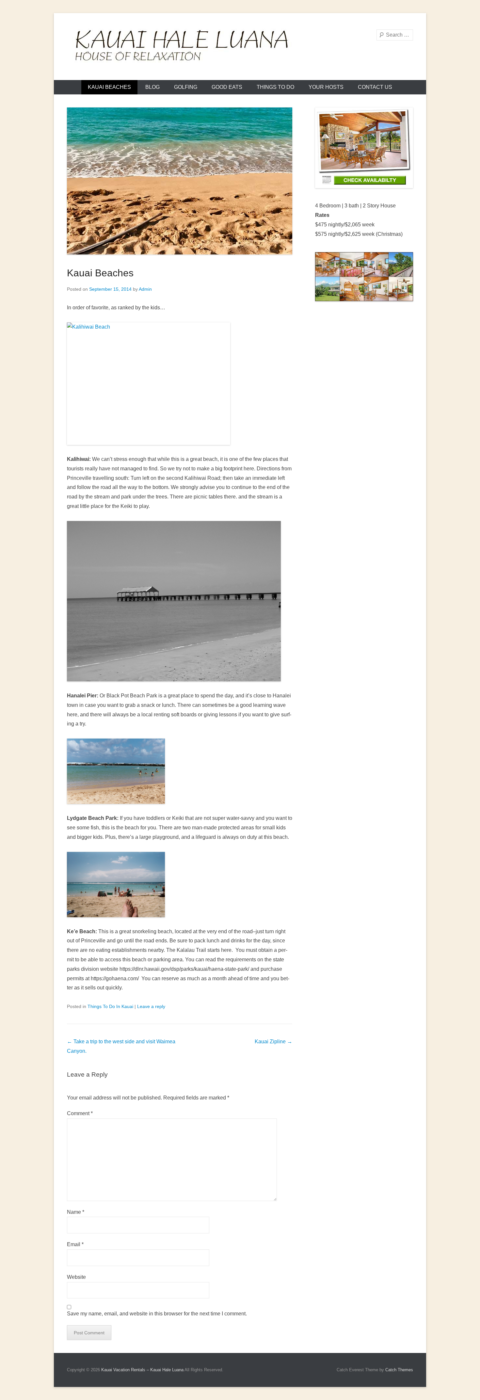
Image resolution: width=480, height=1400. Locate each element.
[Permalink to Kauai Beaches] (179, 180)
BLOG (152, 87)
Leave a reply (151, 1006)
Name (75, 1212)
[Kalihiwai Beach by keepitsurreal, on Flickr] (179, 383)
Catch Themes (399, 1369)
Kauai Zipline (273, 1041)
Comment (80, 1113)
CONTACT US (375, 87)
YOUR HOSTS (326, 87)
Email (75, 1244)
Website (76, 1277)
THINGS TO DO (275, 87)
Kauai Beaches (100, 273)
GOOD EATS (227, 87)
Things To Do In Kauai (110, 1006)
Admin (145, 289)
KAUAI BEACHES (109, 87)
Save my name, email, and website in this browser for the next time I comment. (157, 1313)
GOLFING (185, 87)
